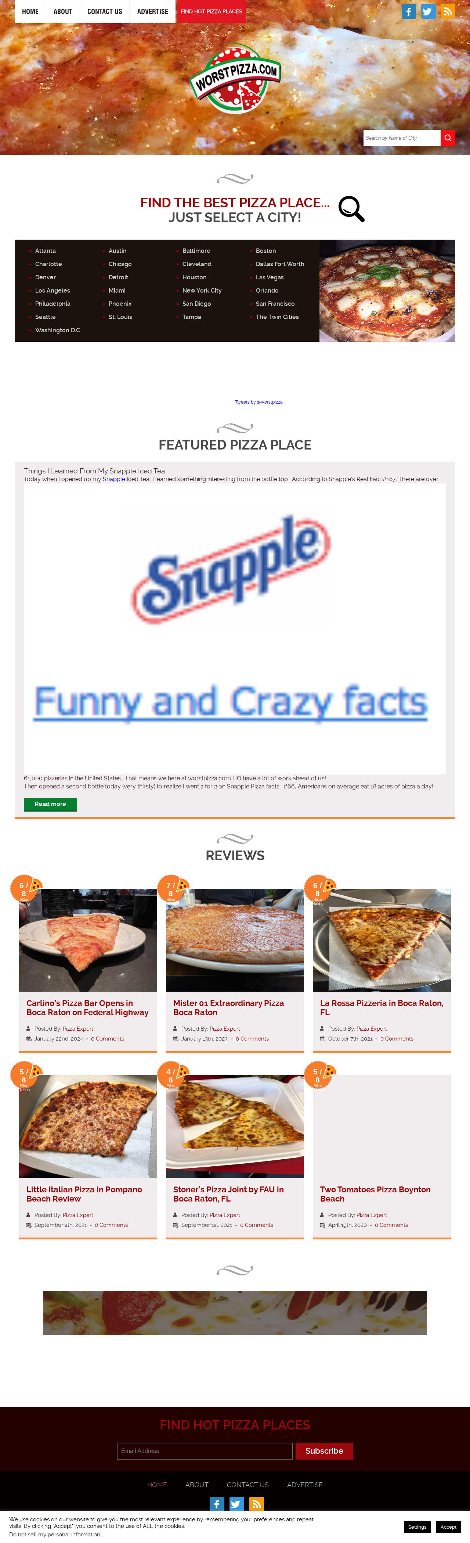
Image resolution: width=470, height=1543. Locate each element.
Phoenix (120, 303)
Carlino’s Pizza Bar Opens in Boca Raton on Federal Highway (87, 1008)
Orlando (267, 290)
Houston (194, 277)
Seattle (45, 317)
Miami (117, 290)
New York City (202, 290)
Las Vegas (270, 277)
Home (30, 11)
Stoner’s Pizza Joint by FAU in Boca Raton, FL (228, 1194)
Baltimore (196, 250)
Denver (45, 277)
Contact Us (104, 11)
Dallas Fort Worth (280, 264)
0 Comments (107, 1038)
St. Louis (120, 317)
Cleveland (197, 264)
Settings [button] (417, 1527)
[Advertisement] (235, 376)
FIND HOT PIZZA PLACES (211, 11)
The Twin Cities (277, 317)
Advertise (152, 11)
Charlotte (48, 264)
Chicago (120, 264)
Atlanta (45, 250)
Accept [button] (448, 1527)
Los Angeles (52, 290)
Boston (266, 250)
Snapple (114, 479)
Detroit (118, 277)
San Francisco (275, 303)
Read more (50, 804)
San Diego (196, 303)
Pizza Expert (78, 1028)
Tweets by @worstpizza (259, 402)
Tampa (191, 317)
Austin (118, 250)
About (63, 11)
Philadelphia (52, 303)
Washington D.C (57, 330)
